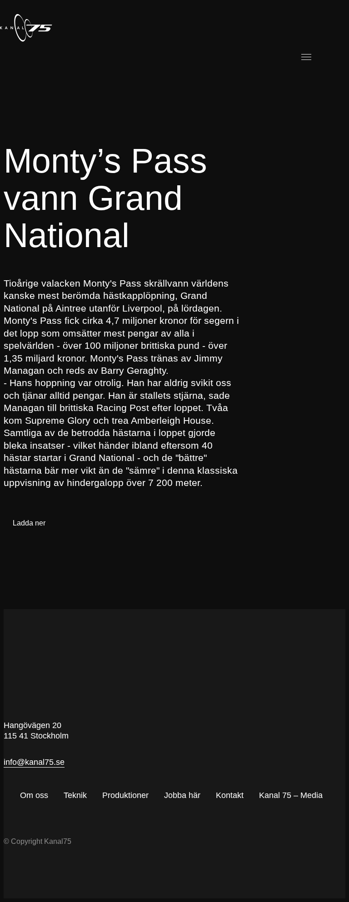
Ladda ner (29, 523)
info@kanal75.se (34, 762)
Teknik (75, 795)
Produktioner (125, 795)
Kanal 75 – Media (291, 795)
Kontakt (230, 795)
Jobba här (182, 795)
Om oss (34, 795)
